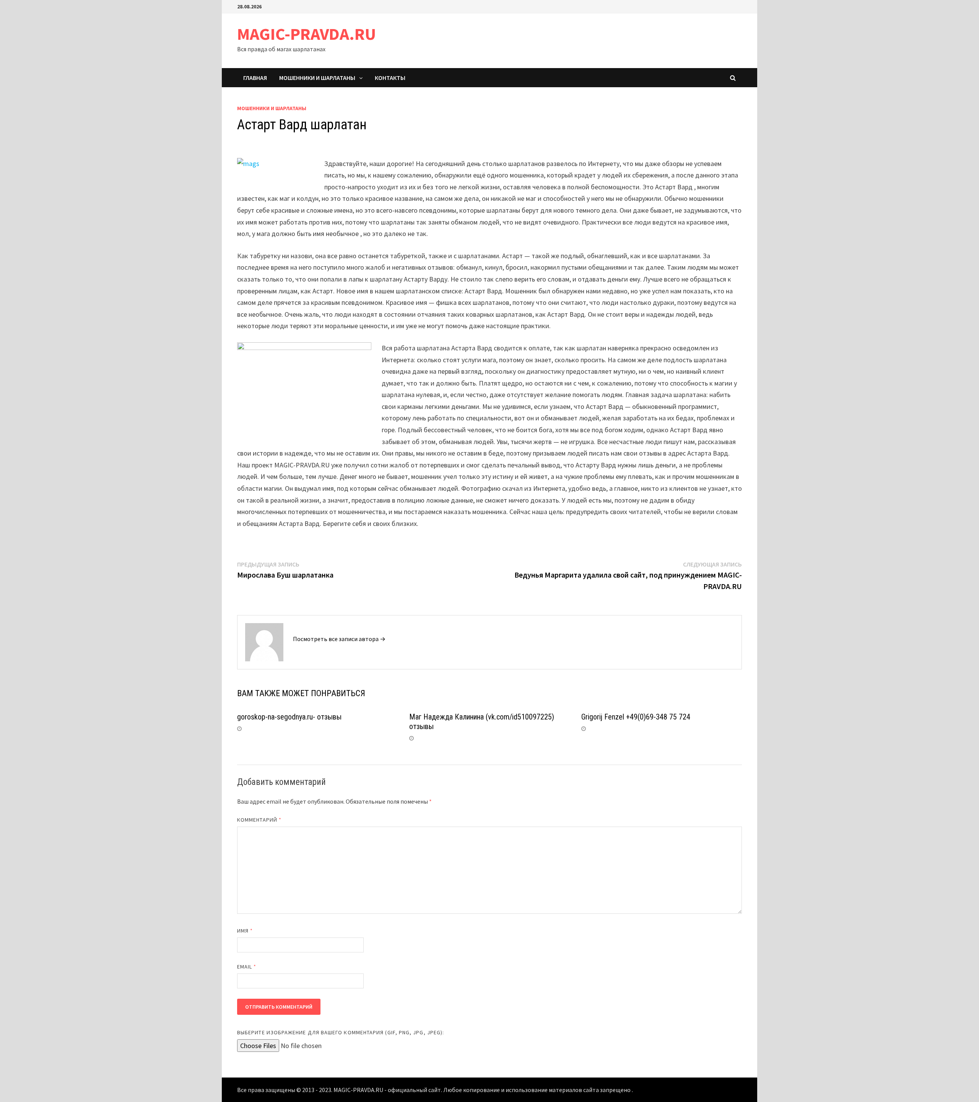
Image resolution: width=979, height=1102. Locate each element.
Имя (245, 930)
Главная (255, 77)
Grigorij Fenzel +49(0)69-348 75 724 (635, 716)
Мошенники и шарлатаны (317, 77)
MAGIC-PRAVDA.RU (306, 33)
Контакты (390, 77)
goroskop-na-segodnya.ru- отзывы (289, 716)
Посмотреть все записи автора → (339, 639)
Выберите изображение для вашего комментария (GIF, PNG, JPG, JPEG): (340, 1032)
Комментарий (259, 819)
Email (247, 966)
